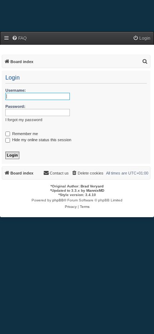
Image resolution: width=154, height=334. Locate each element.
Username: (15, 90)
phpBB (58, 200)
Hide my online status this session (41, 140)
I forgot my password (23, 120)
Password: (15, 106)
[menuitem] (19, 38)
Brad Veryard (92, 186)
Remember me (24, 134)
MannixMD (95, 190)
